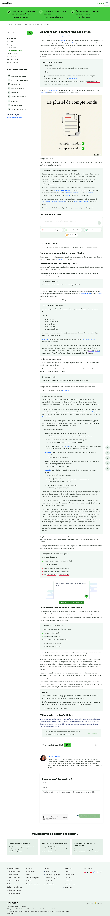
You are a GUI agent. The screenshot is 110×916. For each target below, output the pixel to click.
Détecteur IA (72, 235)
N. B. (43, 346)
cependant (43, 93)
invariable (67, 446)
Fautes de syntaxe (72, 193)
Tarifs (28, 875)
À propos (68, 871)
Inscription (99, 3)
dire (43, 417)
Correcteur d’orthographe (53, 230)
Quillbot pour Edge (13, 875)
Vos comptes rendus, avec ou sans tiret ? (86, 248)
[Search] (29, 33)
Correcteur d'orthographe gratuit (71, 602)
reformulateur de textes (49, 202)
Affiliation (29, 881)
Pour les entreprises (32, 878)
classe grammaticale (88, 339)
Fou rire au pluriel (12, 53)
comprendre (90, 412)
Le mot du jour (13, 114)
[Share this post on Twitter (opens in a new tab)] (107, 453)
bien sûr (78, 208)
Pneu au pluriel (11, 56)
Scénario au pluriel (12, 59)
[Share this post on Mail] (107, 468)
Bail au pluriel (11, 45)
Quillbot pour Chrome (14, 871)
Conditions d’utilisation (31, 909)
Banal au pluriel (11, 48)
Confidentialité (69, 875)
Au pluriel (10, 42)
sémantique (47, 300)
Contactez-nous (70, 884)
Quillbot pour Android (14, 881)
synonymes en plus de (14, 118)
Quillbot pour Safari (13, 878)
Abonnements (30, 871)
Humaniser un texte (93, 230)
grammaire (65, 390)
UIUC (101, 903)
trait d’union (73, 78)
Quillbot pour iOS (12, 884)
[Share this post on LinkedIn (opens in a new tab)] (107, 458)
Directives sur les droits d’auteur (49, 909)
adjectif (100, 294)
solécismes (89, 193)
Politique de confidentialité (15, 909)
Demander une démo (33, 884)
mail (71, 43)
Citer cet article (92, 733)
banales (69, 195)
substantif (60, 259)
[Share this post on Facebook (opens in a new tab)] (107, 447)
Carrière (67, 878)
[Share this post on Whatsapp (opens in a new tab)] (107, 463)
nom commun (52, 90)
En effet (42, 653)
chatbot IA (61, 202)
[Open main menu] (106, 3)
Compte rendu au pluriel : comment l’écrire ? (57, 248)
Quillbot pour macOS (14, 890)
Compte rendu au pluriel (14, 50)
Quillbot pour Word (13, 893)
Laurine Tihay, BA (60, 36)
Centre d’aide (69, 881)
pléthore (48, 208)
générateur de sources (81, 202)
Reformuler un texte (74, 230)
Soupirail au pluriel (12, 62)
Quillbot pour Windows (14, 887)
